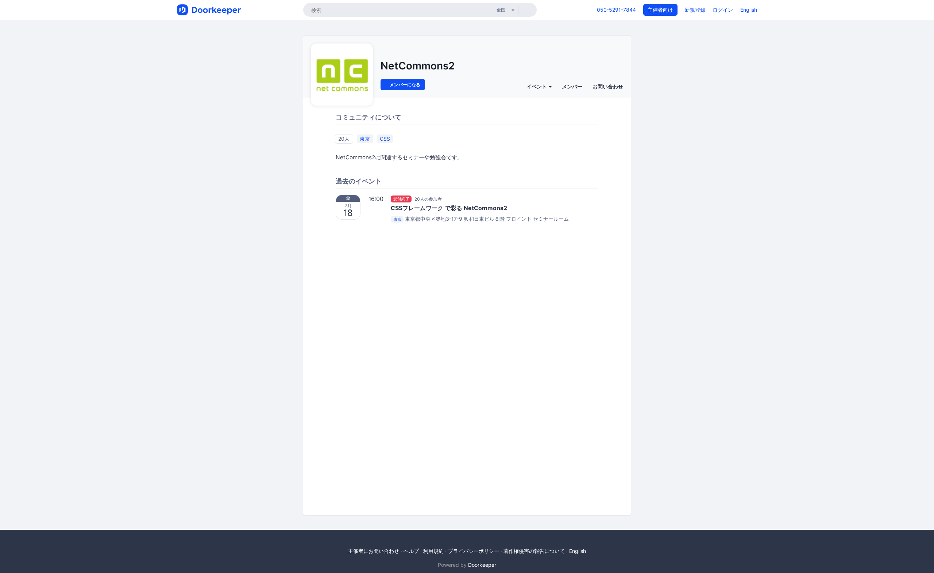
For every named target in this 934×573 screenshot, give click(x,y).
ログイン (723, 10)
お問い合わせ (608, 86)
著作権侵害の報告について (534, 551)
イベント (537, 86)
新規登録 (695, 10)
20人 (344, 139)
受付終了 (401, 198)
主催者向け (660, 10)
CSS (385, 139)
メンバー (572, 86)
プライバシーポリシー (473, 551)
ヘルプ (411, 551)
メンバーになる (404, 84)
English (748, 10)
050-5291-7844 (616, 10)
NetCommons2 (418, 66)
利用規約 (433, 551)
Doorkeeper (482, 565)
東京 (365, 139)
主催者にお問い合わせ (373, 551)
